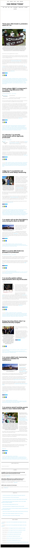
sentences (22, 164)
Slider (7, 78)
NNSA (14, 213)
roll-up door (20, 245)
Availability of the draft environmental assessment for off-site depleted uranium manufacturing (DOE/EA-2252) (13, 473)
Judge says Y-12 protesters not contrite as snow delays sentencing (14, 171)
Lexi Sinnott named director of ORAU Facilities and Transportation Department (14, 495)
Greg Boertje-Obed (20, 457)
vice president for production (8, 273)
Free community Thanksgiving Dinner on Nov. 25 (14, 540)
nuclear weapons (25, 80)
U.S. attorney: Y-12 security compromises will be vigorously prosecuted (12, 136)
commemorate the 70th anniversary (16, 60)
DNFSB (17, 244)
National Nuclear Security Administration (20, 125)
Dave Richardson (4, 272)
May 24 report (16, 233)
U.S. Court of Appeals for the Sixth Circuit (17, 82)
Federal (6, 162)
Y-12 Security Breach (25, 162)
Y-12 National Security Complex (22, 78)
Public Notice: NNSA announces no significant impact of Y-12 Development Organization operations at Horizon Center (12, 479)
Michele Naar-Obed (23, 212)
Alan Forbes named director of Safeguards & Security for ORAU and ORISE (13, 506)
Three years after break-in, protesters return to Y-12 (15, 24)
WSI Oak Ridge (8, 316)
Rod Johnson (7, 315)
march (7, 80)
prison (20, 164)
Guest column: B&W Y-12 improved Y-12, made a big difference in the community (14, 90)
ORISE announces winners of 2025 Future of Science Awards (11, 515)
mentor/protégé (19, 128)
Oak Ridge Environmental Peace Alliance (7, 81)
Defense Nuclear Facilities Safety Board (11, 244)
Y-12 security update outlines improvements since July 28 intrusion (14, 278)
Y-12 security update (20, 316)
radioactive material (14, 129)
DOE (5, 78)
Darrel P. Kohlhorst (7, 457)
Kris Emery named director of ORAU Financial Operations (11, 497)
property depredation (19, 81)
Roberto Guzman (7, 82)
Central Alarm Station (24, 313)
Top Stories (9, 78)
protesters (21, 213)
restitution (24, 213)
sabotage (11, 82)
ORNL (8, 352)
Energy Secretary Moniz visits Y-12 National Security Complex (13, 321)
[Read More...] (16, 482)
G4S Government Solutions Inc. (14, 457)
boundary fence (18, 313)
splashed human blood (20, 187)
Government (9, 162)
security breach (11, 315)
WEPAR (21, 315)
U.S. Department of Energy (14, 78)
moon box (22, 128)
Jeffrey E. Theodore (10, 212)
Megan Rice (9, 80)
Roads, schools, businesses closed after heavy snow (14, 538)
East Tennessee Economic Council (9, 127)
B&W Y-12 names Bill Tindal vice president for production (13, 251)
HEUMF (15, 127)
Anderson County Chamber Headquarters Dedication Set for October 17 (13, 513)
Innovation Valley (4, 128)
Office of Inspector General (15, 164)
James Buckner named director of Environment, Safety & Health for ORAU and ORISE (15, 499)
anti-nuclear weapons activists (10, 313)
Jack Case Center (9, 128)
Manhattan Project (14, 128)
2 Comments (8, 27)
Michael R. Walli (18, 212)
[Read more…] (11, 202)
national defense (9, 164)
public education (9, 129)
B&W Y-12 (15, 313)
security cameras (15, 315)
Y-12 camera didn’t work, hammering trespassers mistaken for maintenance (14, 358)
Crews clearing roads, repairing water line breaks (15, 532)
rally (23, 81)
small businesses (20, 129)
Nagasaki (16, 80)
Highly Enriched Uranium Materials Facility (21, 127)
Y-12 (9, 210)
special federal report (23, 367)
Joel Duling (21, 272)
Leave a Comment (14, 93)
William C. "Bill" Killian (14, 165)
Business (6, 125)
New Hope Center (20, 80)
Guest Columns (13, 125)
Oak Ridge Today (15, 4)
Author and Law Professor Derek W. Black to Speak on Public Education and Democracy (15, 511)
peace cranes (14, 81)
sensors (19, 315)
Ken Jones (5, 80)
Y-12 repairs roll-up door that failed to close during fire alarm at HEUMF (15, 220)
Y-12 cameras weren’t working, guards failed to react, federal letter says (15, 407)
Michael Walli (13, 80)
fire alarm (23, 244)
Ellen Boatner (20, 244)
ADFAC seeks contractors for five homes (9, 485)
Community (9, 125)
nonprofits (5, 129)
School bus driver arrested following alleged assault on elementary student (18, 542)
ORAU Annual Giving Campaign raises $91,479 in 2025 (10, 504)
